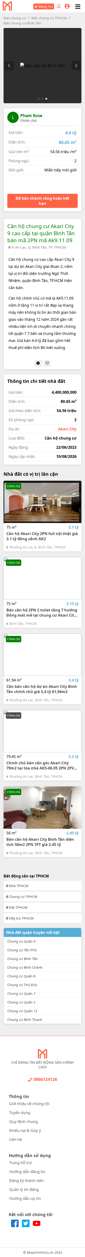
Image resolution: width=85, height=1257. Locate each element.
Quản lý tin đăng (24, 1189)
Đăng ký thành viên (26, 1180)
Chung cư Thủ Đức (22, 984)
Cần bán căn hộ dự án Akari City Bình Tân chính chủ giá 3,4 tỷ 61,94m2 (41, 689)
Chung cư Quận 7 (21, 993)
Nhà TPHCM (18, 885)
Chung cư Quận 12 (22, 1010)
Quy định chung (23, 1121)
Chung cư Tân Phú (22, 950)
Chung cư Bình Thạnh (24, 1019)
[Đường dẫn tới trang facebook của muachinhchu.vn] (15, 1225)
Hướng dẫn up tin (25, 1198)
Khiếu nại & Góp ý (25, 1130)
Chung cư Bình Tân (22, 958)
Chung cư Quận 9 (21, 941)
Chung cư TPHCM (23, 896)
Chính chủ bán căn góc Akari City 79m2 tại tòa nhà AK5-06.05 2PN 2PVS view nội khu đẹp (41, 765)
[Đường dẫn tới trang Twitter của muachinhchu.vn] (26, 1225)
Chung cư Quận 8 (21, 976)
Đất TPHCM (18, 907)
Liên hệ (15, 1139)
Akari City (67, 429)
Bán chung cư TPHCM (49, 18)
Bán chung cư (15, 18)
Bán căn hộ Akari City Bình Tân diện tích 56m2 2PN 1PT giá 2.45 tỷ (40, 842)
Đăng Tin (45, 6)
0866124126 (45, 1079)
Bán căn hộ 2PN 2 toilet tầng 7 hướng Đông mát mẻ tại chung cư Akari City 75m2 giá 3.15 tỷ (41, 612)
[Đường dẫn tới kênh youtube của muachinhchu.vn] (36, 1225)
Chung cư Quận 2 (21, 1002)
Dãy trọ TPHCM (21, 918)
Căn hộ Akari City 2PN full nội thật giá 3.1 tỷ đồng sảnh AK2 (42, 536)
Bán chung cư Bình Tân (22, 23)
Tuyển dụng (19, 1112)
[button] (76, 65)
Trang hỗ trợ (20, 1162)
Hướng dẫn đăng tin (27, 1171)
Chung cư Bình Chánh (24, 967)
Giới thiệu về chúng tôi (29, 1103)
